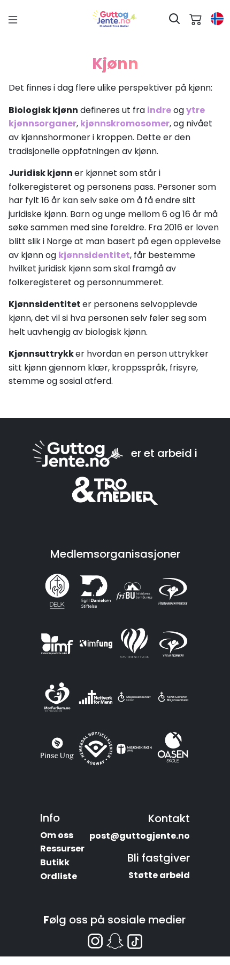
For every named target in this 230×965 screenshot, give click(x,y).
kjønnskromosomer (125, 123)
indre (159, 110)
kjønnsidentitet (94, 255)
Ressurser (62, 848)
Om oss (56, 835)
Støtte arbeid (159, 875)
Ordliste (58, 876)
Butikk (55, 862)
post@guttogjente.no (139, 836)
